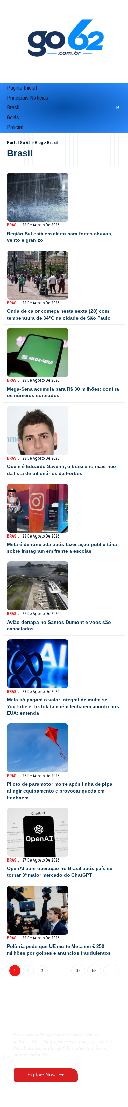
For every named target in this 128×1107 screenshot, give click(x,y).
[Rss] (117, 108)
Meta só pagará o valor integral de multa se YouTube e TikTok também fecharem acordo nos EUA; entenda (63, 706)
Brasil (13, 225)
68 (93, 970)
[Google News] (91, 108)
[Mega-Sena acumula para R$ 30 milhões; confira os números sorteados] (37, 352)
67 (77, 970)
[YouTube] (82, 108)
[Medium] (100, 108)
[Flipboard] (108, 108)
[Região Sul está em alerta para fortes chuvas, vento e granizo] (37, 197)
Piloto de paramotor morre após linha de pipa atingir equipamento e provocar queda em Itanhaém (59, 790)
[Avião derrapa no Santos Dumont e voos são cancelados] (37, 585)
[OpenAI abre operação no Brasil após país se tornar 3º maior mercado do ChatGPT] (37, 832)
